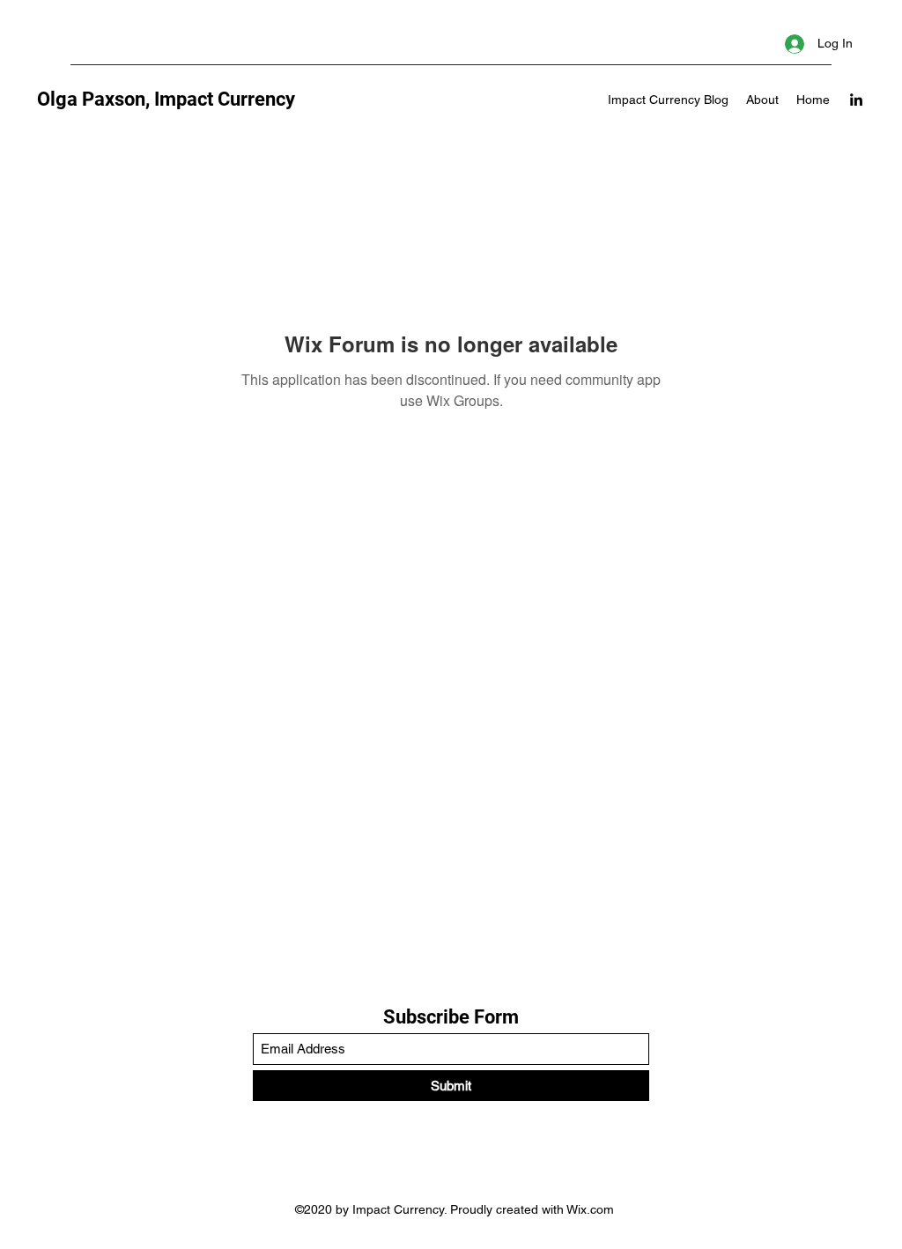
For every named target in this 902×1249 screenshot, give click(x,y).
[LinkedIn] (856, 99)
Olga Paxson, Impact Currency (166, 99)
